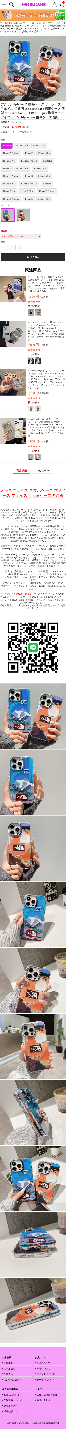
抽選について (43, 1368)
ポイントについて (46, 1374)
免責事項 (8, 1374)
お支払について (12, 1395)
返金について (10, 1406)
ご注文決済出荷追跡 (47, 1395)
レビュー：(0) (8, 132)
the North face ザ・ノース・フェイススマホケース (34, 23)
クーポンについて (46, 1380)
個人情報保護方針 (13, 1380)
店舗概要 (8, 1363)
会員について (43, 1363)
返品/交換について (13, 1411)
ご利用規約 (9, 1368)
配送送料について (13, 1400)
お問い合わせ (25, 132)
